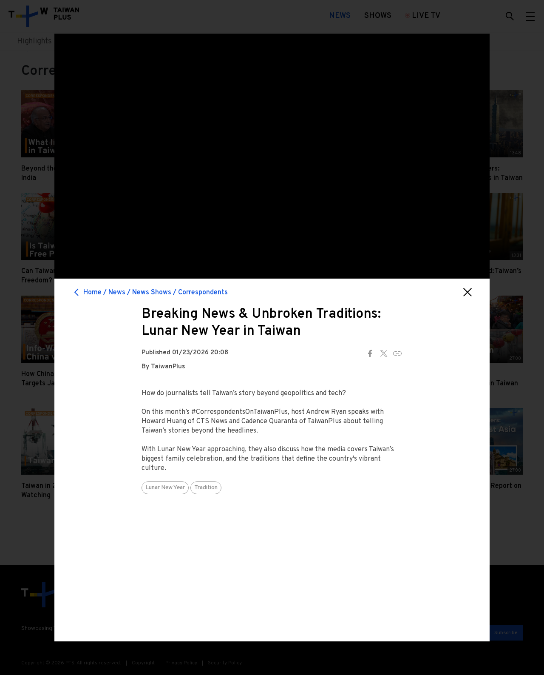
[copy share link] (397, 353)
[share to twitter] (384, 353)
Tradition (206, 487)
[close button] (467, 292)
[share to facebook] (370, 353)
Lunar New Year (165, 487)
